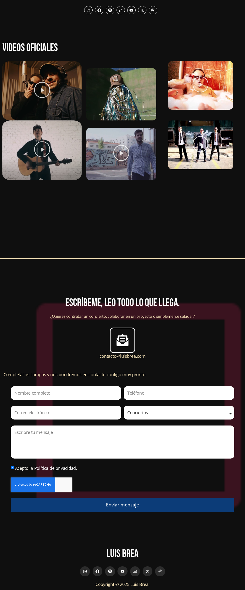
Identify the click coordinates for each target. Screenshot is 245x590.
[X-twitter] (142, 10)
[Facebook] (99, 10)
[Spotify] (110, 10)
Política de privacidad (55, 468)
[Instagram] (88, 10)
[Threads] (153, 10)
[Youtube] (131, 10)
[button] (42, 90)
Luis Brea (122, 553)
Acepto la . (46, 468)
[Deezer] (135, 571)
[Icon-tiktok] (121, 10)
